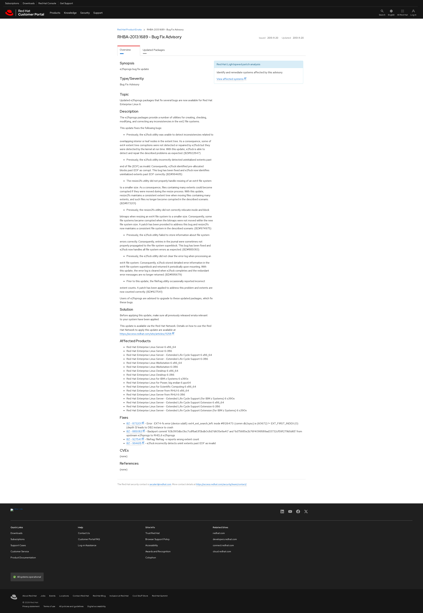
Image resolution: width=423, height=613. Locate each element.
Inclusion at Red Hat (119, 596)
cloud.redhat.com (222, 551)
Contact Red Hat (81, 596)
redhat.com (219, 533)
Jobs (43, 596)
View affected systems (230, 79)
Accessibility (151, 545)
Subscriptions (12, 3)
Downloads (29, 3)
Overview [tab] (125, 49)
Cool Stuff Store (140, 596)
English (391, 15)
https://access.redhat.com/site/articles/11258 (146, 334)
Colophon (150, 557)
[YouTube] (290, 512)
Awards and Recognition (158, 551)
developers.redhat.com (225, 539)
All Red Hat (402, 15)
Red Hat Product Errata (129, 29)
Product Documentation (23, 557)
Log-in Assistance (87, 545)
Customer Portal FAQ (89, 539)
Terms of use (49, 606)
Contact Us (84, 533)
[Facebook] (298, 512)
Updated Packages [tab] (154, 50)
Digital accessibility (96, 606)
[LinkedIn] (282, 512)
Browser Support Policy (157, 539)
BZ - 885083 (134, 431)
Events (52, 596)
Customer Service (20, 551)
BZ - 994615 (133, 443)
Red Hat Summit (160, 596)
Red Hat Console (47, 3)
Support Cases (18, 545)
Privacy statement (30, 606)
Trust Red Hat (152, 533)
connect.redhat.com (223, 545)
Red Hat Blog (99, 596)
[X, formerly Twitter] (306, 512)
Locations (64, 596)
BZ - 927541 (133, 439)
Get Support (66, 3)
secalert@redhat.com (160, 484)
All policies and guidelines (71, 606)
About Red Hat (29, 596)
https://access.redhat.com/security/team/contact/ (221, 484)
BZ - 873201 (133, 423)
